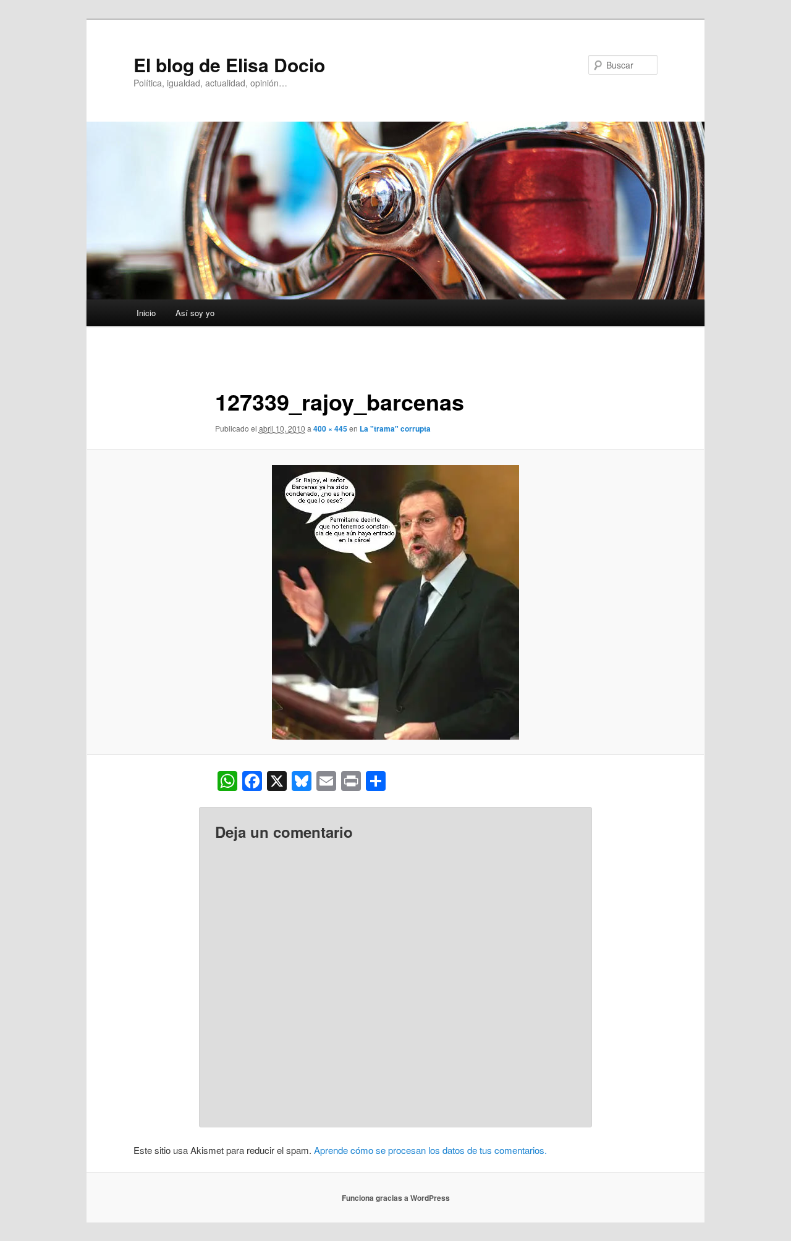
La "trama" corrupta (395, 428)
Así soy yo (195, 313)
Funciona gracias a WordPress (396, 1197)
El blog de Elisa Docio (229, 64)
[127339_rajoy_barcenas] (395, 602)
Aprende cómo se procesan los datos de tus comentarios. (430, 1149)
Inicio (146, 313)
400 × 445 (330, 428)
